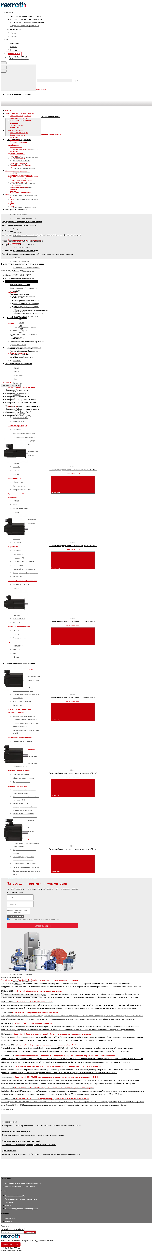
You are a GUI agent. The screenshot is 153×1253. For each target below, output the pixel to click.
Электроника (13, 292)
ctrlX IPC (16, 372)
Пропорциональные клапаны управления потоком (23, 280)
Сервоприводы (14, 546)
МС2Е (12, 206)
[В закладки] (53, 436)
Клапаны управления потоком (24, 168)
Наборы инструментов (21, 486)
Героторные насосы (20, 211)
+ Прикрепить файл (15, 916)
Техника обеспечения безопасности (18, 159)
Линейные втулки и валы (18, 786)
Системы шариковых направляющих (26, 867)
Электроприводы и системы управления (24, 348)
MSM (11, 204)
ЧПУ (10, 642)
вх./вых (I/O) (14, 140)
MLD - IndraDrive (19, 618)
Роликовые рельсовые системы (24, 863)
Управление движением (18, 163)
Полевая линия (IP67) (21, 418)
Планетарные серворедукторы (21, 180)
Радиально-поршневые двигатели (25, 199)
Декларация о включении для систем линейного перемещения (25, 718)
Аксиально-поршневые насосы (24, 207)
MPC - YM (16, 622)
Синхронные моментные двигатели (19, 188)
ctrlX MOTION (18, 375)
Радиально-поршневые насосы (24, 218)
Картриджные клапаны (21, 247)
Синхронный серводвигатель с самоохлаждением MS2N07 (73, 773)
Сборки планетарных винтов (23, 778)
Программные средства (22, 489)
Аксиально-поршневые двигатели (25, 195)
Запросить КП (14, 53)
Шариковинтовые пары (21, 782)
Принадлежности (19, 638)
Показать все (17, 383)
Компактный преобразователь (24, 561)
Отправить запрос (43, 925)
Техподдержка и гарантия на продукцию (25, 16)
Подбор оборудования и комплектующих (26, 19)
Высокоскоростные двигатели (21, 178)
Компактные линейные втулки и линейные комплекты (24, 791)
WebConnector (18, 542)
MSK (11, 202)
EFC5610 (16, 634)
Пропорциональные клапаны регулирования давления (23, 273)
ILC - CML (16, 466)
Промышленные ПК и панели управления (20, 150)
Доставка (13, 36)
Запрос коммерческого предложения (24, 25)
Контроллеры (18, 565)
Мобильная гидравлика (17, 317)
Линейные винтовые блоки (19, 770)
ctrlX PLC (16, 379)
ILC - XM (16, 474)
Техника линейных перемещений (16, 126)
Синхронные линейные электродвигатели (18, 183)
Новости (13, 50)
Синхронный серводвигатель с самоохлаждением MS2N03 (73, 470)
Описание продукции (21, 774)
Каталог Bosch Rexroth (50, 116)
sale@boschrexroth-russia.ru (19, 59)
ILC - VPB (16, 470)
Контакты (13, 47)
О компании (14, 43)
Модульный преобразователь (24, 569)
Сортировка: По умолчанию (11, 385)
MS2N (12, 199)
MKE (11, 197)
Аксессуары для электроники (24, 296)
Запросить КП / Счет (10, 1244)
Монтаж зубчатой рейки (22, 701)
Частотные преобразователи (19, 626)
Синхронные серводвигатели (20, 192)
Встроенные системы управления (21, 387)
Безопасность (18, 554)
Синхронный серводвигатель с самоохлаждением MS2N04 (73, 545)
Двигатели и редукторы (18, 142)
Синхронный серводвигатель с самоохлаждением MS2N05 (73, 621)
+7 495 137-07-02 (18, 56)
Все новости (11, 977)
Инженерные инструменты (22, 741)
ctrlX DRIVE (17, 360)
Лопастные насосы (20, 214)
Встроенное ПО (18, 558)
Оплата (13, 33)
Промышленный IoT (17, 154)
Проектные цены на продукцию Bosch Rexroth (27, 22)
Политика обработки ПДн (50, 919)
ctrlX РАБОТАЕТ (18, 482)
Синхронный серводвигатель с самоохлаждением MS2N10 (72, 849)
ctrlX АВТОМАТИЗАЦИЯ (19, 132)
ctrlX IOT (16, 368)
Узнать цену (56, 492)
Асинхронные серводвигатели (21, 175)
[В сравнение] (19, 436)
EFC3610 (16, 630)
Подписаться (30, 1232)
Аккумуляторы (13, 145)
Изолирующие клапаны (21, 160)
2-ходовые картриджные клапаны (25, 157)
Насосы (11, 323)
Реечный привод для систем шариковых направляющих (23, 858)
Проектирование (14, 478)
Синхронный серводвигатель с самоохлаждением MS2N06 (73, 697)
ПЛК (11, 144)
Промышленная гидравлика (19, 139)
